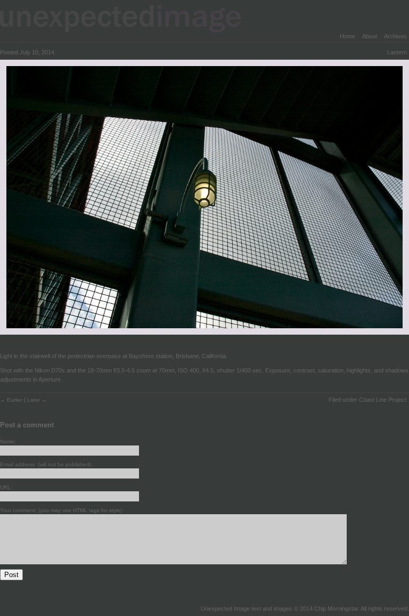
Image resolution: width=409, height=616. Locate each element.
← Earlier (12, 400)
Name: (8, 441)
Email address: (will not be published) (45, 464)
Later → (37, 400)
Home (347, 36)
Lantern (397, 52)
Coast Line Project (382, 399)
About (369, 36)
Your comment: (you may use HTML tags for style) (61, 510)
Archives (395, 36)
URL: (6, 487)
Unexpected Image (127, 18)
